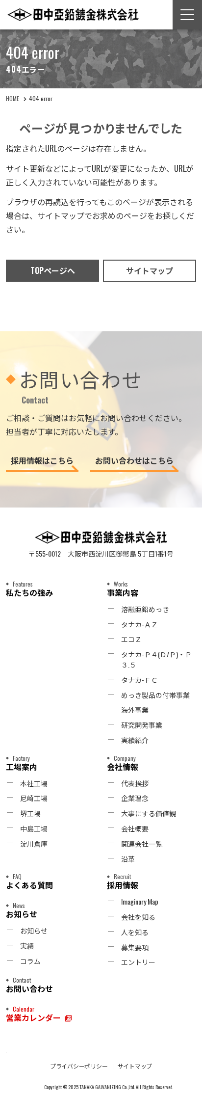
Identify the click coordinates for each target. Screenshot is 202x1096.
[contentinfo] (101, 802)
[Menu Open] (187, 14)
